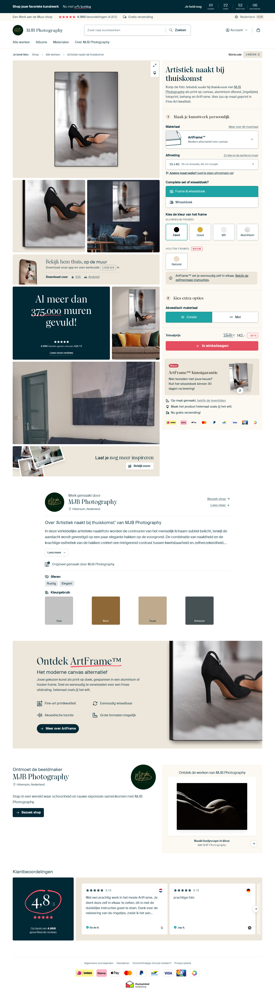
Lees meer (218, 505)
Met (238, 317)
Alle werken (21, 42)
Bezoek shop (216, 499)
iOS (78, 277)
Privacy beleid (182, 963)
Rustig (51, 584)
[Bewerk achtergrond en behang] (154, 72)
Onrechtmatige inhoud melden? (151, 963)
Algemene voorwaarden (99, 963)
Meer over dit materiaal (243, 127)
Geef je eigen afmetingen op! (202, 173)
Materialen (61, 42)
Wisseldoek (183, 202)
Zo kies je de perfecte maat (241, 155)
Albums (41, 42)
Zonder (191, 317)
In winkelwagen (215, 345)
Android (93, 277)
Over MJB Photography (92, 42)
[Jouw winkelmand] (258, 30)
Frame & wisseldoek (190, 191)
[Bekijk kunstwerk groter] (154, 65)
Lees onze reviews (61, 353)
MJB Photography (44, 30)
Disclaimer (123, 963)
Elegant (67, 584)
